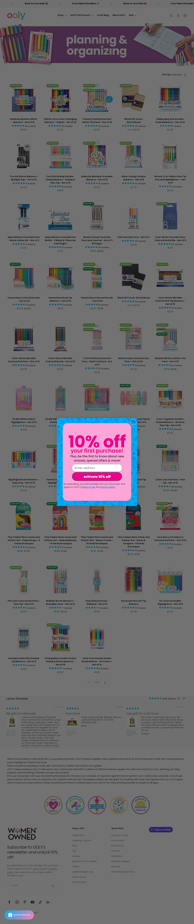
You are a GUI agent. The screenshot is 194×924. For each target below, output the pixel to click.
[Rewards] (19, 914)
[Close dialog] (133, 422)
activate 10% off (97, 476)
